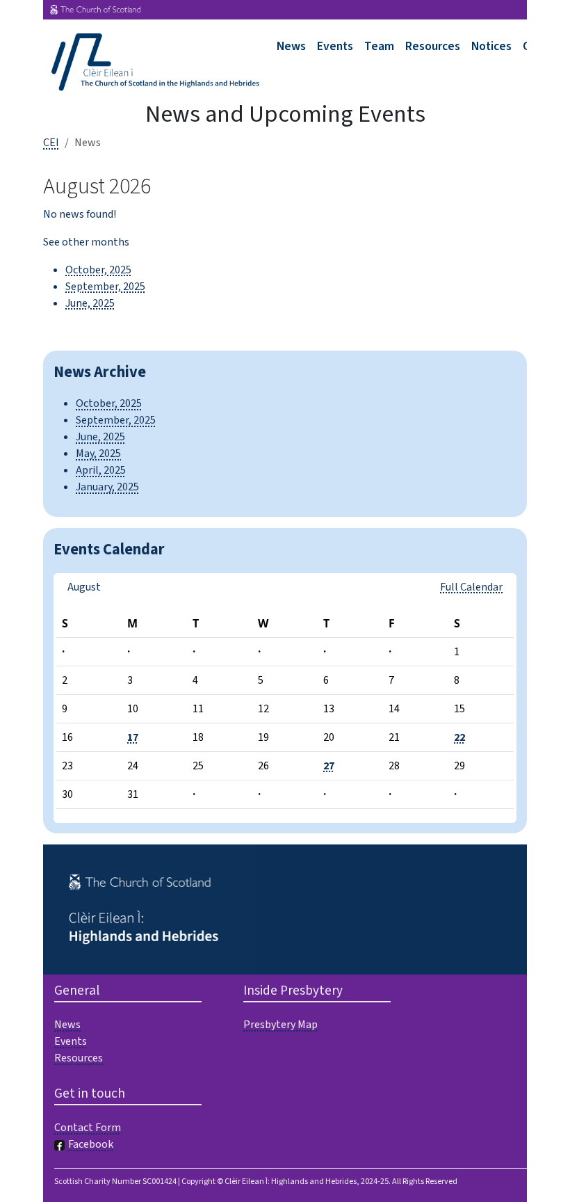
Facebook (90, 1144)
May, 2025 (98, 453)
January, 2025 (107, 487)
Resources (432, 46)
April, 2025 (101, 470)
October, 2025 (98, 270)
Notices (491, 46)
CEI (51, 142)
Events (335, 46)
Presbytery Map (280, 1024)
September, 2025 (105, 286)
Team (379, 46)
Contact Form (87, 1127)
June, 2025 (90, 303)
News (291, 46)
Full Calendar (471, 587)
